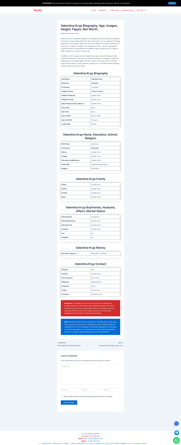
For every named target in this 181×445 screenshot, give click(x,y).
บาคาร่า (129, 443)
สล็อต (74, 443)
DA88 (117, 443)
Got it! (172, 3)
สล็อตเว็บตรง (57, 443)
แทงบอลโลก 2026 (139, 443)
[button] (107, 10)
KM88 (123, 443)
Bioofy (38, 10)
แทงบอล (91, 443)
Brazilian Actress (128, 10)
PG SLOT (109, 443)
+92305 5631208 (93, 441)
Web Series (115, 10)
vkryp (93, 286)
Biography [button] (102, 10)
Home (94, 10)
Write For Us (141, 10)
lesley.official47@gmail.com (93, 438)
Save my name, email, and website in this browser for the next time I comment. (87, 396)
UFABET (66, 443)
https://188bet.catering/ (91, 434)
